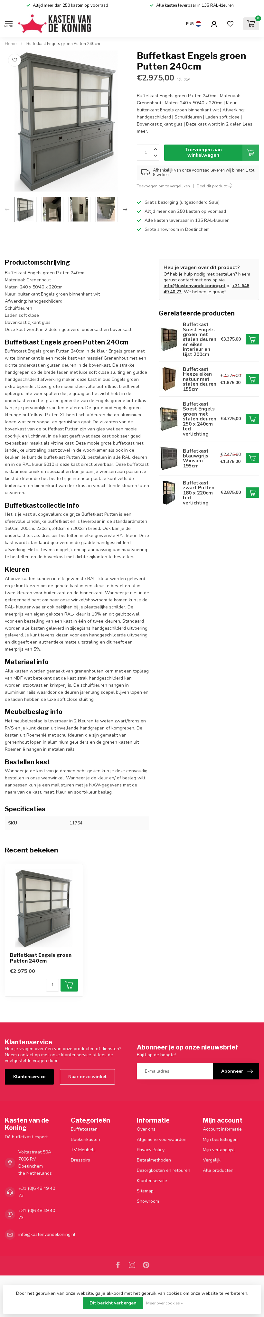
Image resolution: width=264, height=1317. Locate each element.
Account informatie (222, 1129)
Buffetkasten (84, 1129)
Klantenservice (29, 1077)
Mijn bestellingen (220, 1139)
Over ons (146, 1129)
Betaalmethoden (154, 1160)
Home (11, 44)
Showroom (148, 1201)
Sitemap (145, 1191)
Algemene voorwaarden (161, 1139)
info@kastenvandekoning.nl (194, 286)
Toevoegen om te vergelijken (163, 186)
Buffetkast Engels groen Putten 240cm (63, 44)
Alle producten (218, 1170)
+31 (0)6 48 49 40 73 (36, 1192)
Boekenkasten (85, 1139)
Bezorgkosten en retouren (163, 1170)
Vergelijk (212, 1160)
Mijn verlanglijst (219, 1150)
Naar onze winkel (87, 1077)
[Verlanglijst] (230, 23)
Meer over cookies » (164, 1303)
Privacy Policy (151, 1150)
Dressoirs (80, 1160)
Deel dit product (212, 186)
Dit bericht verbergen (113, 1303)
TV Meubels (83, 1150)
